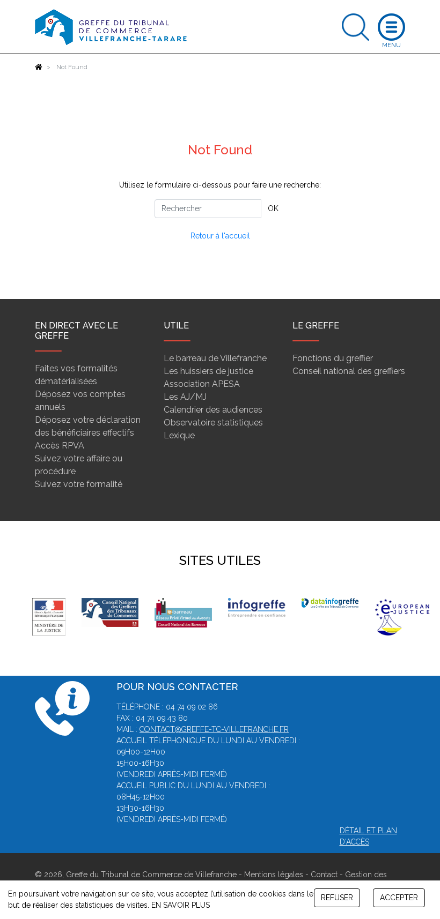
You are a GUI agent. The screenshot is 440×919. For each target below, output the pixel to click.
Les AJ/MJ (185, 397)
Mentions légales (273, 874)
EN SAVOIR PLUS (180, 905)
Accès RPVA (59, 445)
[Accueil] (38, 67)
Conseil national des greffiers (348, 371)
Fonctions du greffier (332, 358)
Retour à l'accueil (220, 235)
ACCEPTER (399, 897)
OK (273, 208)
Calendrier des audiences (213, 410)
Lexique (179, 435)
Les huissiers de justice (208, 371)
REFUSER (337, 897)
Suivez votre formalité (78, 484)
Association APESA (202, 384)
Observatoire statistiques (213, 422)
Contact (324, 874)
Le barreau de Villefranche (215, 358)
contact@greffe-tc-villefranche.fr (214, 729)
